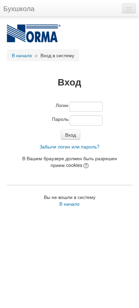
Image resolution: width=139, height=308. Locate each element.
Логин (62, 105)
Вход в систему (57, 55)
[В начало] (69, 36)
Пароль (60, 118)
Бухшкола (18, 8)
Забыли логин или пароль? (69, 146)
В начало (22, 55)
